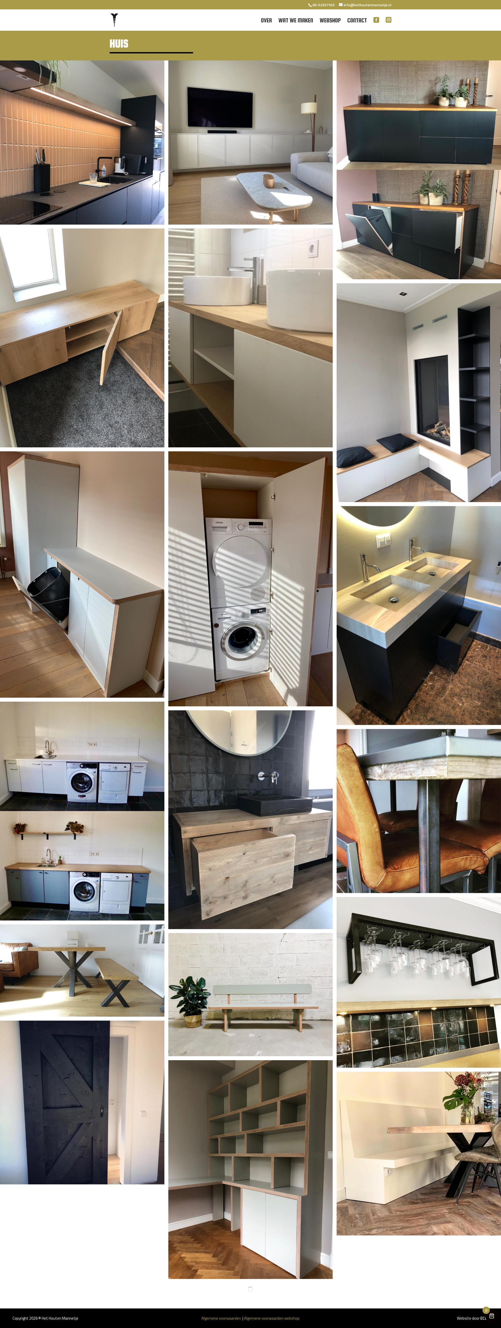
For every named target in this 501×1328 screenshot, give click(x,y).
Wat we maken (295, 21)
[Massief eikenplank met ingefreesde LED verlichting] (82, 142)
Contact (357, 21)
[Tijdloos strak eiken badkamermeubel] (250, 337)
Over (266, 21)
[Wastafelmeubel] (250, 819)
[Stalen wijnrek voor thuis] (419, 982)
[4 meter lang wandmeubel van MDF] (250, 142)
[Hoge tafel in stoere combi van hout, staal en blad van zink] (419, 811)
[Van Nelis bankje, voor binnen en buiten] (250, 994)
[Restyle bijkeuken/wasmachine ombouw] (82, 811)
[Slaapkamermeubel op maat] (419, 169)
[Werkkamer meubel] (250, 1169)
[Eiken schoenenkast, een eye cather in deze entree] (82, 337)
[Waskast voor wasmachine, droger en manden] (82, 574)
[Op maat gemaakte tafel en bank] (419, 1154)
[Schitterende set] (82, 970)
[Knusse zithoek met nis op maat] (419, 392)
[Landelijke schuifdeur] (82, 1102)
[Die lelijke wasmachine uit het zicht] (250, 578)
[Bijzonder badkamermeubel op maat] (419, 615)
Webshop (330, 21)
